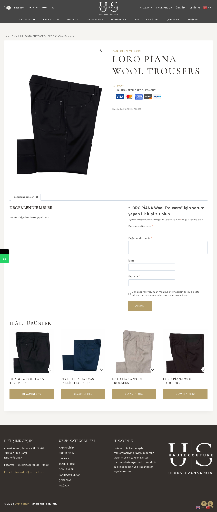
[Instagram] (204, 503)
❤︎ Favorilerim (38, 7)
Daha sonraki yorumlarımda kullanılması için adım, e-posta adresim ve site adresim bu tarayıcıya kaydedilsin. (166, 293)
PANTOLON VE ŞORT (146, 19)
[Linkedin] (210, 503)
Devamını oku (31, 394)
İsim (132, 260)
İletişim (194, 7)
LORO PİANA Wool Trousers (127, 381)
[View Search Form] (53, 7)
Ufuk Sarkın (22, 503)
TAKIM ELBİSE (94, 19)
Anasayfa (146, 7)
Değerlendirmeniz (140, 238)
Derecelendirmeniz (140, 226)
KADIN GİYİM (27, 19)
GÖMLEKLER (118, 19)
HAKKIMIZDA (164, 7)
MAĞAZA (193, 19)
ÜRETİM (180, 7)
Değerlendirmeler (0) (26, 196)
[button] (118, 85)
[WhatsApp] (4, 258)
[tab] (26, 197)
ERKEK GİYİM (51, 19)
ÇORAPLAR (173, 19)
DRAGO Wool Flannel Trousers (28, 381)
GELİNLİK (72, 19)
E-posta (134, 276)
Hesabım (19, 7)
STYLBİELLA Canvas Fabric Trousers (77, 381)
